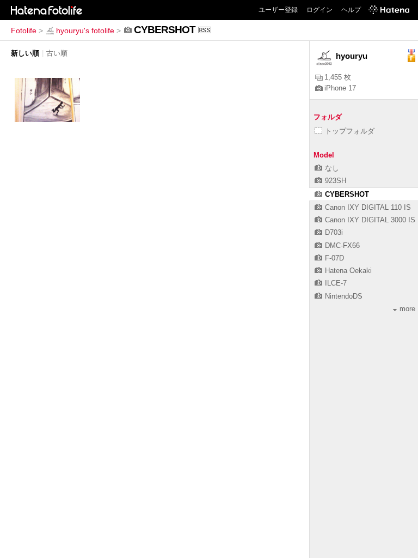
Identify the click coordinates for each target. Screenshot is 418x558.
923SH (335, 181)
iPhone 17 (340, 88)
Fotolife (23, 30)
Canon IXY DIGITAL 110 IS (368, 207)
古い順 (56, 53)
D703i (334, 232)
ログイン (319, 10)
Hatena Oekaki (348, 270)
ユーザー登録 (278, 10)
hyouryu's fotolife (85, 30)
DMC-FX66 (342, 245)
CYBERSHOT (347, 194)
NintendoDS (343, 296)
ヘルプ (351, 10)
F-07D (334, 258)
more (407, 309)
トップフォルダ (349, 131)
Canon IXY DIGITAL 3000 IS (370, 220)
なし (332, 168)
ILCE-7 (336, 283)
